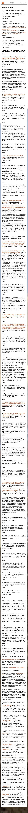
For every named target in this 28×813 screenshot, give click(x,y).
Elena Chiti (5, 733)
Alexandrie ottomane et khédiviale (11, 659)
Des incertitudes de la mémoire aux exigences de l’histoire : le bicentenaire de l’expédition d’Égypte (13, 207)
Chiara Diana (6, 757)
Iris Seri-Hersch (7, 720)
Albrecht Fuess (17, 33)
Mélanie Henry (6, 786)
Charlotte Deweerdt (8, 778)
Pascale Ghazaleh (7, 705)
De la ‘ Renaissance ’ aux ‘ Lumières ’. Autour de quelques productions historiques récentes (13, 316)
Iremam (3, 3)
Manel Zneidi (5, 794)
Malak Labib (6, 749)
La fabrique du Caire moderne (16, 667)
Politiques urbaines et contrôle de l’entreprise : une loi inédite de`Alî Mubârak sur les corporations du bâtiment (13, 404)
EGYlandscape (13, 30)
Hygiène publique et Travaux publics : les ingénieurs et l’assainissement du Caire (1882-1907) (13, 415)
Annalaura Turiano (8, 766)
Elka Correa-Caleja (7, 744)
